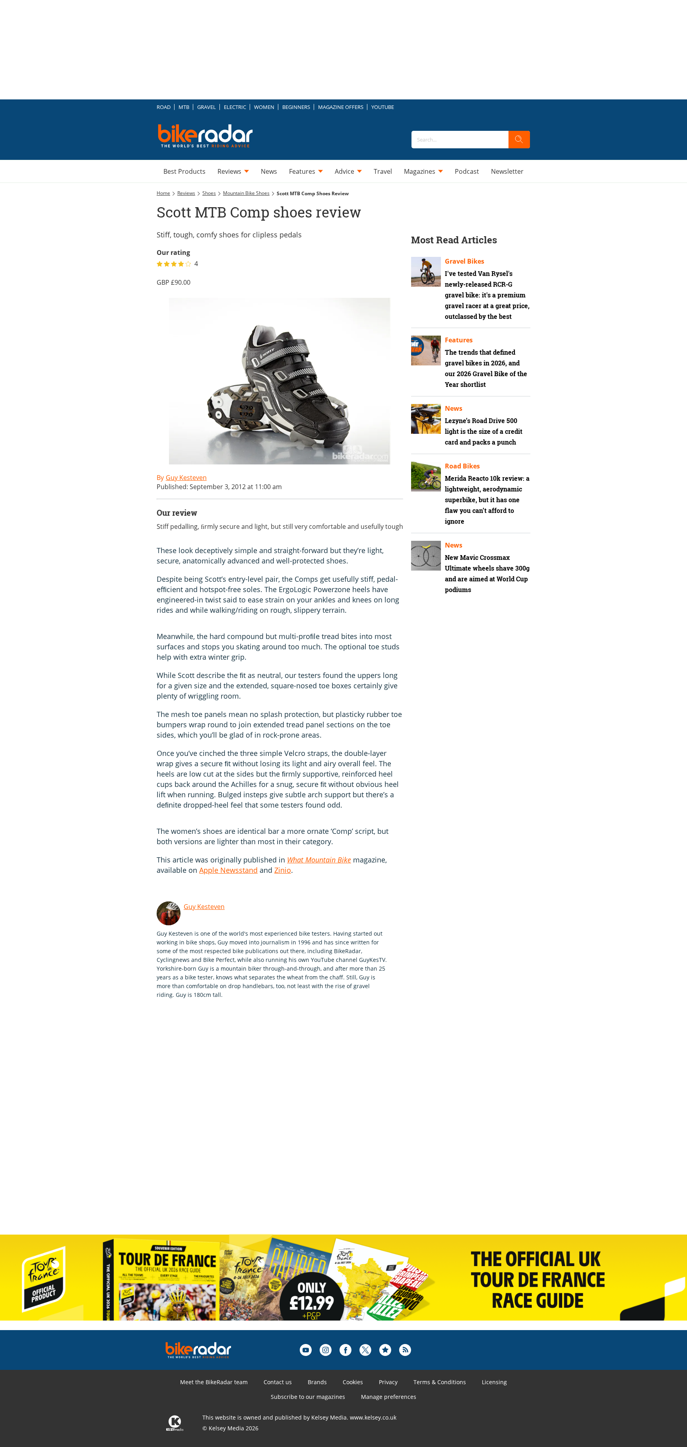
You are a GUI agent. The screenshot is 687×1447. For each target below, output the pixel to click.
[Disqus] (288, 1125)
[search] (519, 139)
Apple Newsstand (228, 870)
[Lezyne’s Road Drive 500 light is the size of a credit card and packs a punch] (426, 419)
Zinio (282, 870)
